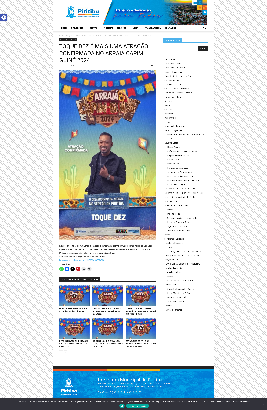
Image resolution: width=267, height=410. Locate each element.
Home (64, 28)
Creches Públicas (174, 272)
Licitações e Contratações (176, 205)
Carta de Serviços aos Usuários (178, 76)
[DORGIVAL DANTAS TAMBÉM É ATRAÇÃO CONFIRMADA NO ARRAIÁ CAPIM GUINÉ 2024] (141, 295)
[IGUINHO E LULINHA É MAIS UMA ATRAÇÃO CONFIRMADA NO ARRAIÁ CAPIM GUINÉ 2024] (107, 328)
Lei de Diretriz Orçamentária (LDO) (183, 180)
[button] (3, 17)
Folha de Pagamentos (174, 130)
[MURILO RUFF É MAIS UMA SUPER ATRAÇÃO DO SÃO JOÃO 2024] (74, 295)
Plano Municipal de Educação (180, 280)
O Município (77, 28)
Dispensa (171, 209)
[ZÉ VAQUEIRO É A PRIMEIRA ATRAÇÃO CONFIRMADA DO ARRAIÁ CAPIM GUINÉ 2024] (141, 328)
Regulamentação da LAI (178, 155)
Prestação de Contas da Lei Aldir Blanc (181, 255)
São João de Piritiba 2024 (68, 39)
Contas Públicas (171, 80)
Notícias (108, 28)
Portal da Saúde (171, 284)
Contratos (168, 109)
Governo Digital (171, 142)
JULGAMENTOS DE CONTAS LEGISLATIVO (183, 193)
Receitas (168, 247)
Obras (167, 234)
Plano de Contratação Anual (180, 222)
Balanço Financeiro (173, 63)
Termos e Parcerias (173, 309)
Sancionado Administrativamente (182, 218)
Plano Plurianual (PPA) (177, 184)
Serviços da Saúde (175, 301)
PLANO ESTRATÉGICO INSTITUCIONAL (182, 264)
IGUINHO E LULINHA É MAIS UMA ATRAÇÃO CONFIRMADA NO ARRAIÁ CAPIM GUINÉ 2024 (107, 344)
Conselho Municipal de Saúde (180, 289)
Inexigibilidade (173, 213)
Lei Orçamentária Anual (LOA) (180, 176)
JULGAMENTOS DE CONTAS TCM (179, 188)
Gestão (94, 28)
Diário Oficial (170, 117)
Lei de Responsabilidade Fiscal (178, 230)
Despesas (168, 101)
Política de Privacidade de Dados (182, 151)
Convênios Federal (172, 97)
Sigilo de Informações (177, 226)
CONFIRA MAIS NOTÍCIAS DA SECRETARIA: (79, 280)
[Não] (263, 404)
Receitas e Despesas (173, 243)
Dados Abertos (174, 147)
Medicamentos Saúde (177, 297)
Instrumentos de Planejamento (178, 172)
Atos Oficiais (170, 59)
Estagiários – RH (171, 259)
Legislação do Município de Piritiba (180, 197)
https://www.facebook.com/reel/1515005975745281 (82, 260)
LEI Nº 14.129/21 (174, 159)
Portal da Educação (173, 268)
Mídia (135, 28)
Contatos (170, 28)
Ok (122, 406)
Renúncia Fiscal (174, 84)
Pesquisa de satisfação (177, 168)
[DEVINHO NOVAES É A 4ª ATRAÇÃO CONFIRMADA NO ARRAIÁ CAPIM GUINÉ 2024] (74, 328)
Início (61, 35)
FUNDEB (171, 276)
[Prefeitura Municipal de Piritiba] (133, 12)
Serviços (121, 28)
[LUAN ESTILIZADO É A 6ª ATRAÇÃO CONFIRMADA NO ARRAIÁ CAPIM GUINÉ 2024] (107, 295)
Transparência (152, 28)
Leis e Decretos (171, 201)
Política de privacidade (137, 406)
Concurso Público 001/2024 (176, 88)
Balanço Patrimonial (173, 72)
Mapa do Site (173, 163)
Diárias (167, 105)
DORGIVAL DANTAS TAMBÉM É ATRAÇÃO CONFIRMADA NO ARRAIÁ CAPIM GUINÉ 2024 (141, 311)
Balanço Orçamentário (174, 67)
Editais (167, 122)
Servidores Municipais (174, 238)
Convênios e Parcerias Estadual (178, 92)
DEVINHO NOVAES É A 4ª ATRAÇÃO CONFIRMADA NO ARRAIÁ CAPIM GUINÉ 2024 (73, 344)
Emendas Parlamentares (175, 126)
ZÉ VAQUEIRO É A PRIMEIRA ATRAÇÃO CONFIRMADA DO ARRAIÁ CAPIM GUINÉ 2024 (141, 344)
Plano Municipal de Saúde (178, 293)
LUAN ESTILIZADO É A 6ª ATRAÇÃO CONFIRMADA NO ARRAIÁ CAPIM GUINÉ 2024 (107, 311)
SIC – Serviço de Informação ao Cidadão (182, 251)
